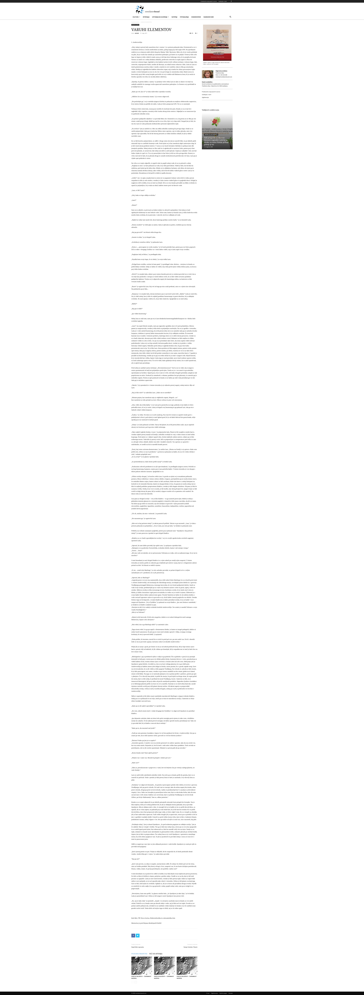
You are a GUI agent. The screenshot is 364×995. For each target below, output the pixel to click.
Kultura (136, 17)
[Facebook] (231, 1)
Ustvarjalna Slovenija (159, 17)
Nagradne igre (209, 17)
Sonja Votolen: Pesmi (190, 947)
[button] (230, 17)
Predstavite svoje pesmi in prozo (209, 1)
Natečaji (174, 17)
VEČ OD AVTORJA (155, 954)
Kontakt (231, 993)
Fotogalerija (184, 17)
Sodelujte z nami (223, 1)
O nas (207, 993)
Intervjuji (146, 17)
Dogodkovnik (196, 17)
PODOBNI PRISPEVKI (139, 954)
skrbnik (137, 33)
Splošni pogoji (223, 993)
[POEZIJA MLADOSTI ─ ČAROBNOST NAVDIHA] (141, 966)
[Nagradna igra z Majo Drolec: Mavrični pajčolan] (217, 131)
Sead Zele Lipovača (137, 947)
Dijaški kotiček (135, 22)
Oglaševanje (205, 97)
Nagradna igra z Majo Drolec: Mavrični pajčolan (216, 143)
